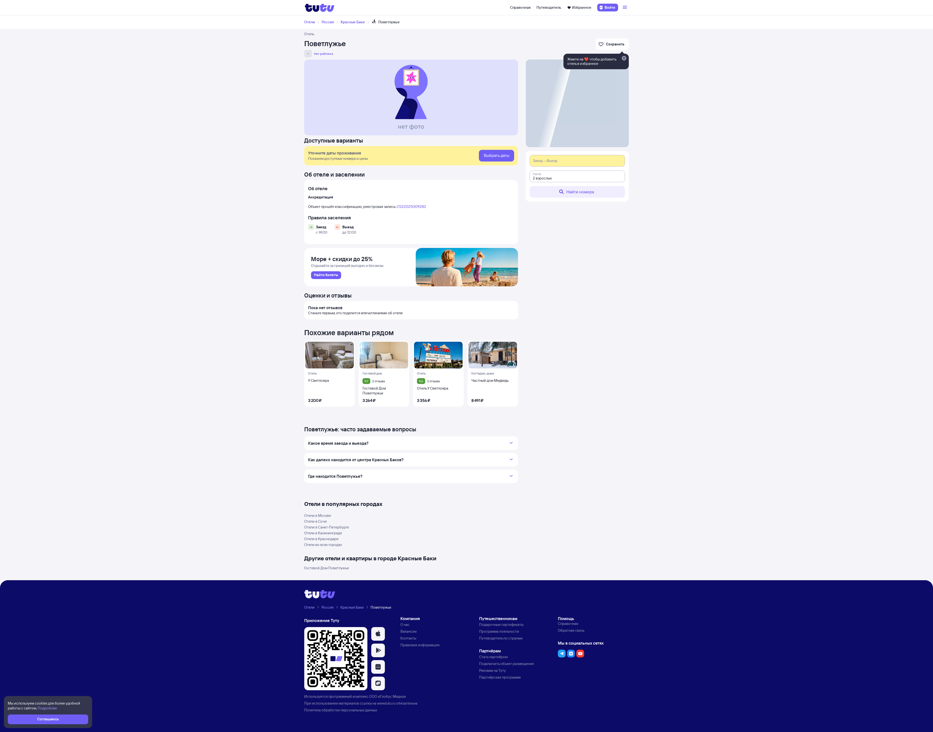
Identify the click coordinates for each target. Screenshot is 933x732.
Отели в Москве (317, 515)
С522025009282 (411, 206)
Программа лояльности (499, 631)
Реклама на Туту (492, 670)
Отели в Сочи (315, 521)
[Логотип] (319, 7)
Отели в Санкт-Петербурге (326, 527)
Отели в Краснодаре (321, 538)
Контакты (408, 638)
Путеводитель (548, 7)
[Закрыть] (624, 58)
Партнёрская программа (500, 677)
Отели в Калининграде (323, 533)
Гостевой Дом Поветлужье (326, 568)
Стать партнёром (493, 657)
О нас (405, 624)
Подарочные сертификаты (501, 624)
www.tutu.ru (386, 703)
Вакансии (408, 631)
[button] (378, 634)
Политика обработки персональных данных (340, 710)
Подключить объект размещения (506, 663)
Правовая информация (420, 645)
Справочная (520, 7)
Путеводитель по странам (500, 638)
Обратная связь (571, 630)
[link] (326, 275)
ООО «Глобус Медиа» (387, 696)
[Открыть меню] (625, 7)
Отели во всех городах (323, 544)
